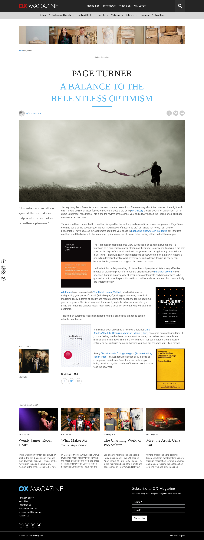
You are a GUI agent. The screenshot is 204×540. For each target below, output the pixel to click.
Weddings (160, 15)
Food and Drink (84, 15)
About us (24, 515)
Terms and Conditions (31, 512)
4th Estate (66, 292)
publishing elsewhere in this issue (149, 231)
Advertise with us (28, 508)
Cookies (24, 501)
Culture (43, 15)
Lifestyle (101, 15)
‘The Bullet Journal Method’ (107, 292)
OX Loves (140, 5)
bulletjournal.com (163, 271)
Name (138, 502)
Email (138, 510)
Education (144, 15)
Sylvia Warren (33, 113)
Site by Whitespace (177, 536)
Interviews (109, 5)
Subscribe (139, 518)
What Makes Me (74, 440)
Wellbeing (115, 15)
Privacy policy (27, 498)
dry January (137, 210)
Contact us (25, 505)
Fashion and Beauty (61, 15)
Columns (130, 15)
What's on (125, 5)
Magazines (93, 5)
